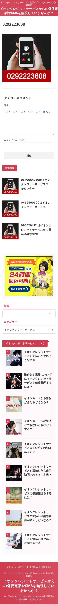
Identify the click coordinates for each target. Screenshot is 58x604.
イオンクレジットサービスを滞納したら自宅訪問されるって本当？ (38, 470)
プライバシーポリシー (16, 567)
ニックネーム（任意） (15, 139)
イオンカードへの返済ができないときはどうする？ (38, 425)
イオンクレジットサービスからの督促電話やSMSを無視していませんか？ (29, 586)
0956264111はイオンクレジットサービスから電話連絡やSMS (36, 230)
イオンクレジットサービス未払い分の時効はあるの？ (38, 447)
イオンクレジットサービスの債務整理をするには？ (38, 493)
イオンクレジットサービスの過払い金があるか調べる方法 (38, 539)
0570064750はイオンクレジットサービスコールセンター (36, 184)
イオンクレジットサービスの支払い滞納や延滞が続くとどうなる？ (38, 516)
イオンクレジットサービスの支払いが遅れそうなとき (38, 356)
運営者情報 (47, 567)
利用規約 (34, 567)
